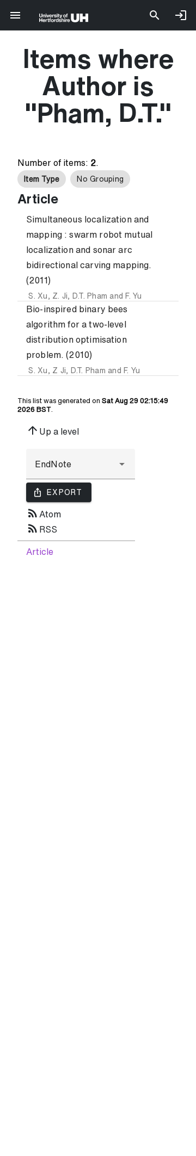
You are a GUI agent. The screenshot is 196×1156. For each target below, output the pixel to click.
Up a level (52, 430)
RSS (41, 528)
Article (39, 551)
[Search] (155, 15)
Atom (43, 513)
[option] (41, 179)
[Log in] (181, 15)
